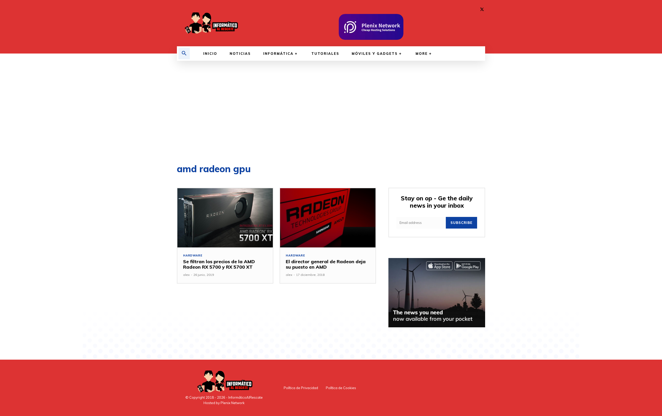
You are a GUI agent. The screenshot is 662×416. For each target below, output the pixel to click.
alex (186, 275)
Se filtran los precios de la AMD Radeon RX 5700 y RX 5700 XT (219, 264)
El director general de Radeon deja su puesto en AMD (326, 264)
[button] (184, 53)
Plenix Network (233, 403)
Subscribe (461, 223)
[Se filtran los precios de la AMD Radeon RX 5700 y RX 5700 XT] (225, 217)
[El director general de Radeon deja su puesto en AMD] (327, 217)
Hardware (192, 255)
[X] (482, 9)
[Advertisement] (331, 112)
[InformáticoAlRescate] (211, 23)
